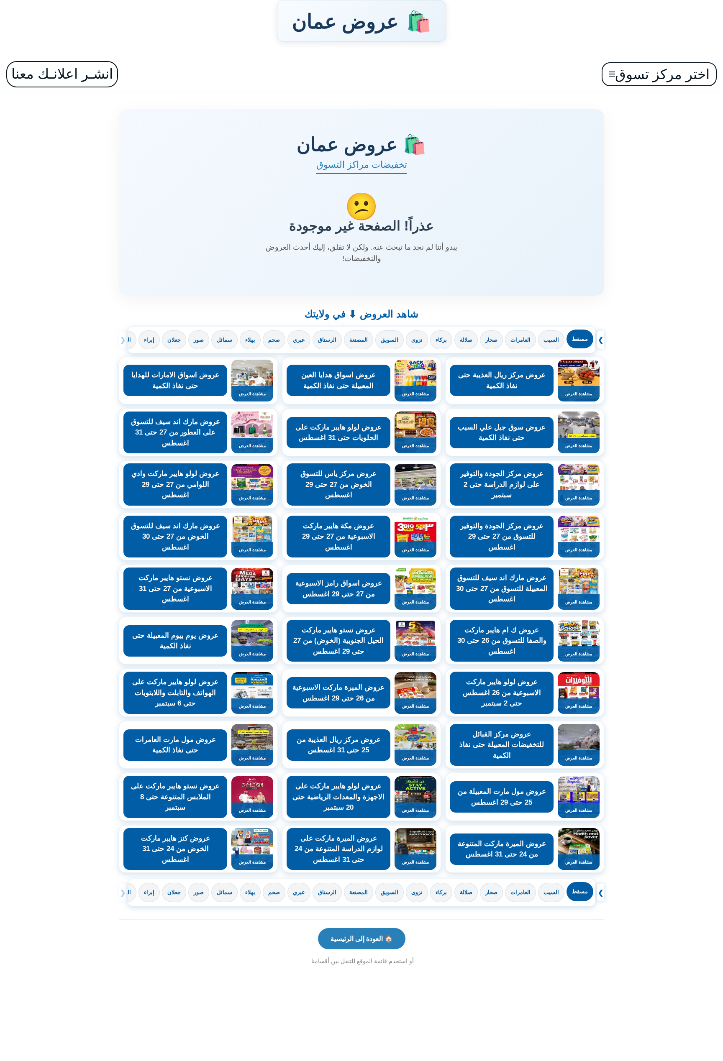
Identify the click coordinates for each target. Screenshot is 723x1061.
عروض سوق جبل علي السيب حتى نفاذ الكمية (502, 432)
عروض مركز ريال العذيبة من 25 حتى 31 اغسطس (339, 745)
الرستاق (327, 340)
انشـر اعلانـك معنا (62, 74)
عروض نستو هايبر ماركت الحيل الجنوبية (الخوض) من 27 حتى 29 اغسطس (338, 640)
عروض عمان (361, 21)
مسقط (580, 339)
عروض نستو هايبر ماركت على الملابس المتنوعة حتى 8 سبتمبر (175, 796)
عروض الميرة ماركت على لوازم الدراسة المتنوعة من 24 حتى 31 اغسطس (339, 849)
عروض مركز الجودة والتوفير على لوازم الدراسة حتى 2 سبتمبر (502, 484)
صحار (491, 340)
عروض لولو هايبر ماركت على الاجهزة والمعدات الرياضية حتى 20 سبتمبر (338, 796)
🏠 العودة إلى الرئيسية (362, 938)
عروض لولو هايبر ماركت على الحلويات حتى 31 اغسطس (338, 432)
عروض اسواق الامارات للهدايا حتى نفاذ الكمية (175, 380)
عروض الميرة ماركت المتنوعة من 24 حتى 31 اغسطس (502, 849)
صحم (274, 340)
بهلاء (250, 340)
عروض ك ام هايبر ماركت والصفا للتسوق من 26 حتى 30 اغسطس (501, 640)
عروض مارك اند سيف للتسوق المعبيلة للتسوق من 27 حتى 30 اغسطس (502, 588)
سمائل (224, 340)
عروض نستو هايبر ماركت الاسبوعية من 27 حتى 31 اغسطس (175, 588)
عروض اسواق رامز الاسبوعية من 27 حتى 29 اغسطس (338, 588)
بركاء (441, 340)
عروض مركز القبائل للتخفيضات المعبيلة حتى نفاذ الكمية (501, 744)
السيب (551, 340)
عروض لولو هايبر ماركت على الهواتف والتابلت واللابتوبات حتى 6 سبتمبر (175, 692)
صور (199, 340)
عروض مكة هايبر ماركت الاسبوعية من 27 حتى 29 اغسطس (338, 536)
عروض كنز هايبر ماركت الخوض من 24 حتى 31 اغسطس (175, 849)
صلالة (466, 340)
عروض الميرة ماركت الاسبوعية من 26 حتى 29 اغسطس (338, 692)
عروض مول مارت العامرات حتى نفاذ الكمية (175, 745)
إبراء (149, 340)
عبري (299, 340)
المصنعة (358, 340)
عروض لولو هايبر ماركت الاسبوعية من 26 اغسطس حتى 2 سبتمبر (502, 692)
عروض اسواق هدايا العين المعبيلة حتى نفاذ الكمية (338, 380)
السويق (389, 340)
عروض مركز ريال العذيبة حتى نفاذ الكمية (502, 380)
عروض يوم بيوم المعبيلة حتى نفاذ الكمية (175, 640)
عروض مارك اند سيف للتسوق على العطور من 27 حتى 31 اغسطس (175, 432)
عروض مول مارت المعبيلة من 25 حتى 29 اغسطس (502, 796)
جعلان (174, 340)
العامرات (520, 340)
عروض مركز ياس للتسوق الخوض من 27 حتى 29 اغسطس (338, 484)
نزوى (417, 340)
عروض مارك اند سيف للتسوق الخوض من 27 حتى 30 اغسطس (175, 536)
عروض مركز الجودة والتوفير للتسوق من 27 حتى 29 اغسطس (502, 536)
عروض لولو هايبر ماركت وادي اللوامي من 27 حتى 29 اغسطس (175, 484)
